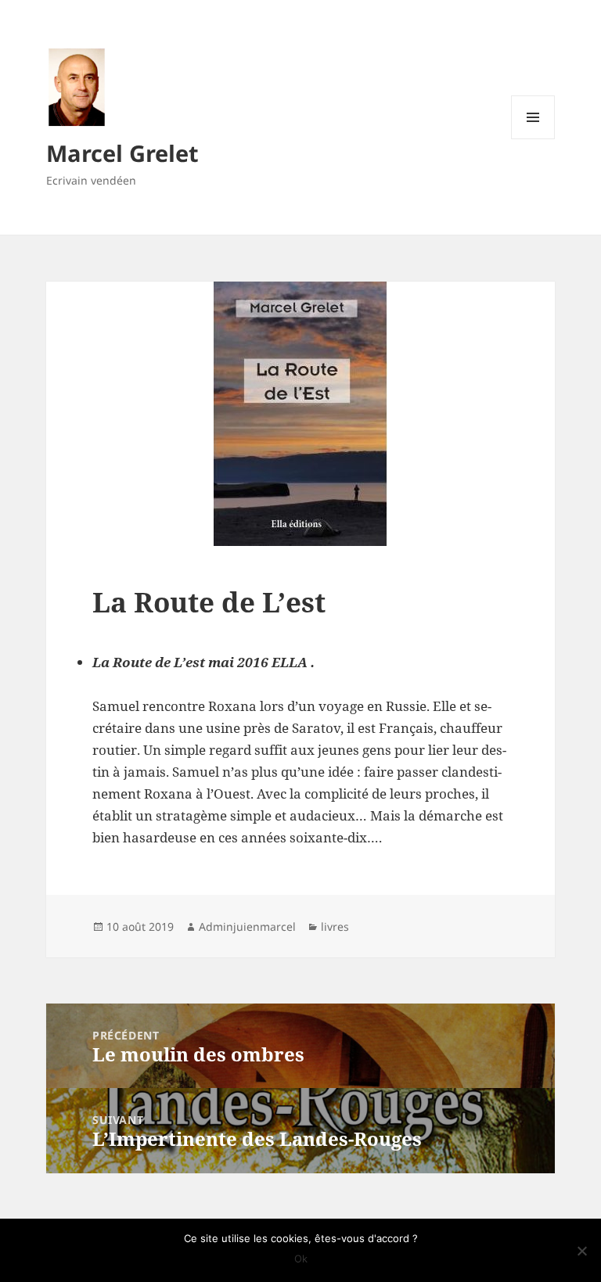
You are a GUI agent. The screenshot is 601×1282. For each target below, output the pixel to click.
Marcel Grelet (122, 153)
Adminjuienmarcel (247, 926)
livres (335, 926)
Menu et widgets (533, 138)
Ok (301, 1258)
